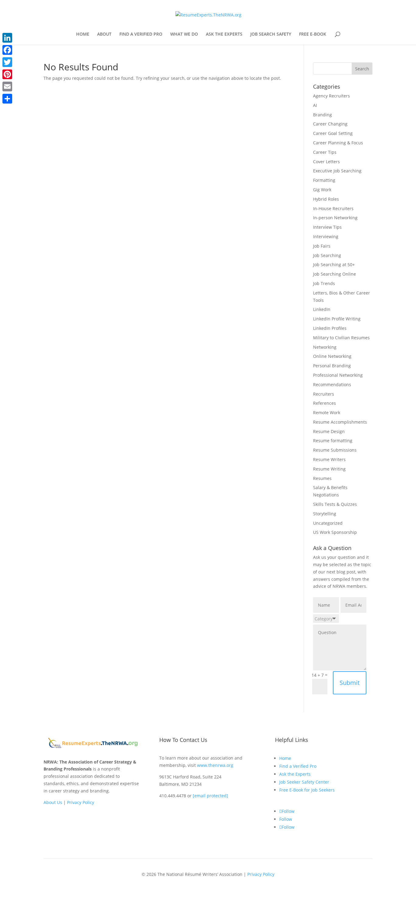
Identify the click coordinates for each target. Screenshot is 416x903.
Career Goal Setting (333, 133)
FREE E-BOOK (312, 34)
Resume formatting (332, 440)
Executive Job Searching (337, 171)
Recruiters (323, 394)
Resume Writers (329, 459)
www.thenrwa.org (215, 765)
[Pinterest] (7, 74)
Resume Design (329, 431)
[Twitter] (7, 62)
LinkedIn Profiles (330, 328)
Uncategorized (328, 523)
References (324, 403)
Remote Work (326, 412)
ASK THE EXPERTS (224, 34)
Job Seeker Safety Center (304, 782)
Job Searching (327, 255)
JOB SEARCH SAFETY (270, 34)
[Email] (7, 86)
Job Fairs (321, 246)
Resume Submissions (335, 450)
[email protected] (210, 796)
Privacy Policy (80, 802)
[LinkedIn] (7, 38)
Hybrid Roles (326, 199)
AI (315, 105)
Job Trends (324, 283)
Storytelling (324, 514)
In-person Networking (335, 217)
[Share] (7, 99)
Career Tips (325, 152)
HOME (82, 34)
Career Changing (330, 124)
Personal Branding (332, 366)
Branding (322, 115)
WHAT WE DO (184, 34)
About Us (53, 802)
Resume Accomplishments (340, 422)
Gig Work (322, 189)
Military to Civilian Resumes (341, 337)
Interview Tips (327, 227)
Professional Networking (338, 375)
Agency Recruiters (331, 96)
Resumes (322, 478)
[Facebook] (7, 50)
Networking (325, 347)
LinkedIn (321, 309)
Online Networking (332, 356)
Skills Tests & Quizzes (335, 504)
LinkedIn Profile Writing (337, 319)
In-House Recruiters (333, 208)
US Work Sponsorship (335, 532)
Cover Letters (326, 161)
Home (285, 758)
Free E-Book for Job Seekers (307, 790)
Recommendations (332, 384)
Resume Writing (329, 469)
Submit (350, 683)
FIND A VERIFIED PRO (140, 34)
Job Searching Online (334, 274)
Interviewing (325, 236)
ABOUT (104, 34)
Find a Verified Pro (297, 766)
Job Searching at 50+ (334, 264)
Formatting (324, 180)
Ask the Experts (295, 774)
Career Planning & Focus (338, 143)
